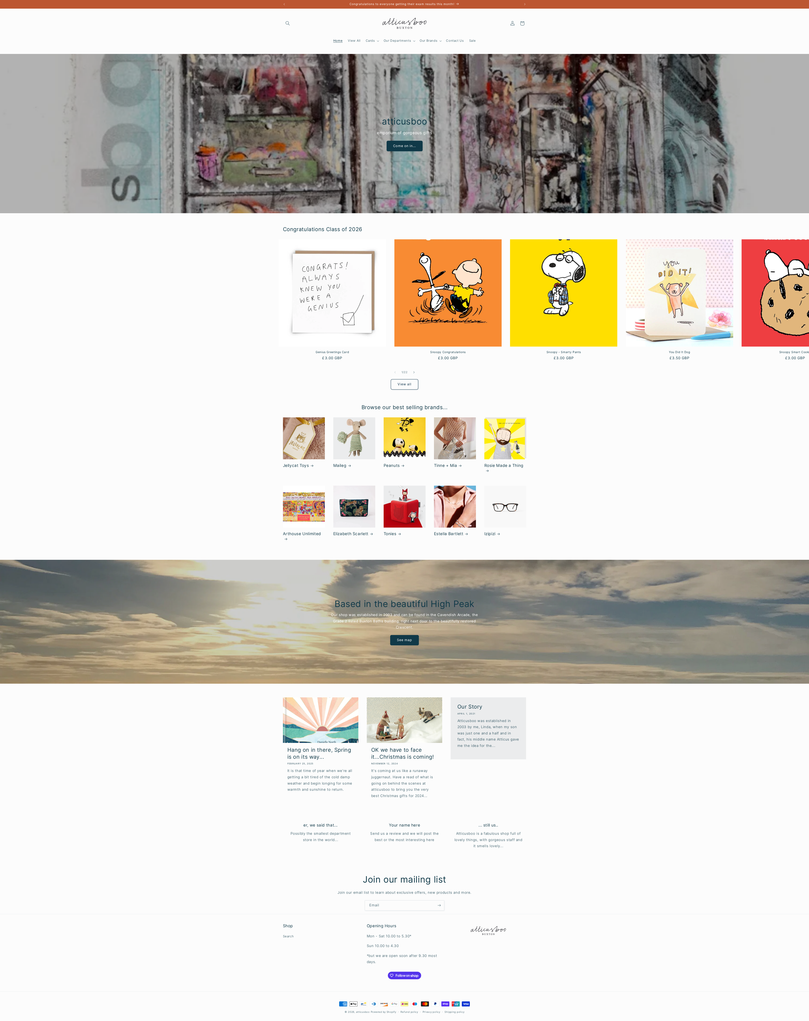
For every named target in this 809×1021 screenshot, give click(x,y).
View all (404, 384)
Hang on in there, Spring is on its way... (319, 753)
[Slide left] (395, 372)
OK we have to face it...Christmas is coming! (402, 753)
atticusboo (363, 1011)
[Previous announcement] (284, 4)
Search (288, 936)
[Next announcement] (524, 4)
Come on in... (404, 146)
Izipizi (490, 533)
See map (404, 640)
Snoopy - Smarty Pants (563, 352)
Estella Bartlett (448, 533)
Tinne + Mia (445, 465)
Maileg (340, 465)
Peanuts (392, 465)
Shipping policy (454, 1011)
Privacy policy (431, 1011)
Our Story (469, 706)
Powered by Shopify (383, 1011)
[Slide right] (414, 372)
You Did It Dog (679, 352)
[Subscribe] (439, 905)
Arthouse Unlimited (302, 533)
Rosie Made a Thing (504, 465)
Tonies (390, 533)
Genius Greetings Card (332, 352)
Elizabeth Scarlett (350, 533)
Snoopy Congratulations (448, 352)
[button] (288, 23)
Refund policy (409, 1011)
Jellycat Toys (296, 465)
